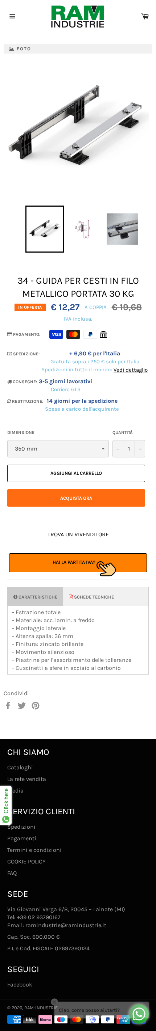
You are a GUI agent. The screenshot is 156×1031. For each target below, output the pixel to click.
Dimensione (20, 432)
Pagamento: (26, 334)
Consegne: (24, 381)
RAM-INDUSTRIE (41, 1007)
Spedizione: (26, 353)
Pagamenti (21, 838)
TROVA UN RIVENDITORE (78, 534)
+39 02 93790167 (39, 917)
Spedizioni (21, 826)
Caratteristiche (37, 597)
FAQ (12, 873)
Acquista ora (76, 498)
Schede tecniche (93, 597)
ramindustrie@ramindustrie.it (65, 925)
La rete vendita (26, 779)
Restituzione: (27, 401)
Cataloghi (20, 767)
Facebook (19, 984)
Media (15, 790)
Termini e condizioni (34, 849)
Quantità (122, 432)
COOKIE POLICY (26, 861)
